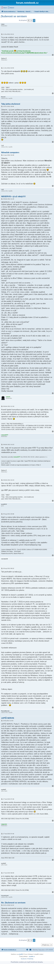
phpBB (21, 954)
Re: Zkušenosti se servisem (13, 903)
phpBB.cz (32, 956)
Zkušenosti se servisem (14, 16)
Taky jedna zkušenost (10, 104)
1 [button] (31, 20)
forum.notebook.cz (27, 2)
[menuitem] (4, 7)
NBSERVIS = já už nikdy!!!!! (13, 196)
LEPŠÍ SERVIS (7, 718)
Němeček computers (10, 152)
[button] (28, 20)
